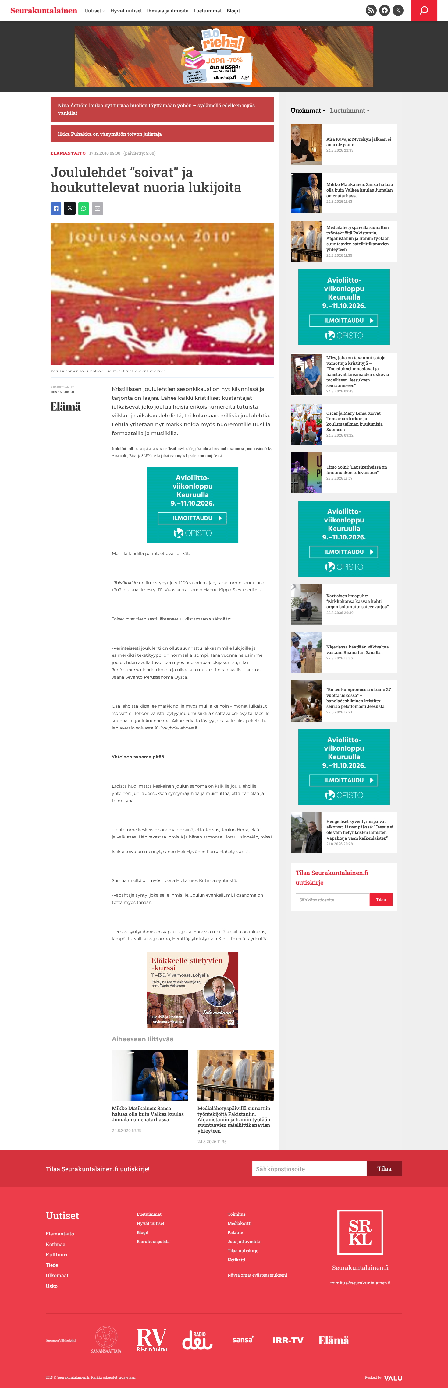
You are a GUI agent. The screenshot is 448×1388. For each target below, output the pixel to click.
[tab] (308, 110)
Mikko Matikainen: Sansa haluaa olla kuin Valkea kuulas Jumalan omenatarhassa (148, 1113)
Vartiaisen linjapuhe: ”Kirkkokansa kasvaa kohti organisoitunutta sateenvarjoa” (357, 601)
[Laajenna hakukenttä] (424, 10)
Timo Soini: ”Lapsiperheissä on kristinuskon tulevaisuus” (356, 469)
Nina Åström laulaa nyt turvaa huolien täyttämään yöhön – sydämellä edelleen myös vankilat (156, 109)
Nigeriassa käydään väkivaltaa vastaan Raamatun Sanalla (357, 649)
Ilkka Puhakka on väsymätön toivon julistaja (110, 134)
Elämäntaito (68, 153)
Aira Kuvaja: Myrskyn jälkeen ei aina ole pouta (358, 141)
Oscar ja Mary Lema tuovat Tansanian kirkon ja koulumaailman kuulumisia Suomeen (354, 421)
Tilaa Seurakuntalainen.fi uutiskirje (332, 877)
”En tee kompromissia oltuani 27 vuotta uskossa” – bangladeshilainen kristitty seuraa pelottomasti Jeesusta (358, 698)
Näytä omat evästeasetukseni (257, 1275)
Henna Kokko (62, 392)
